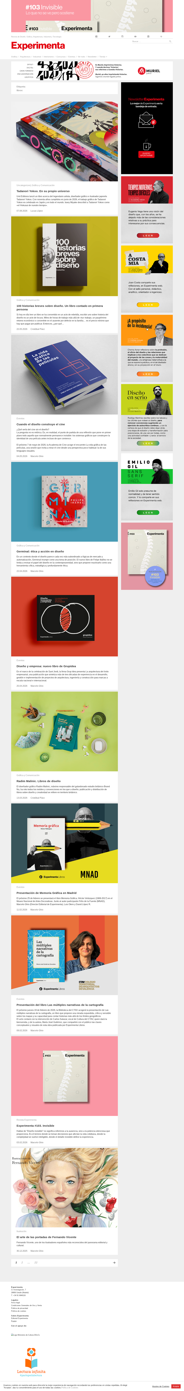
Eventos (71, 57)
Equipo (14, 1321)
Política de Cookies (69, 1388)
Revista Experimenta (27, 1120)
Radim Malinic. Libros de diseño (39, 781)
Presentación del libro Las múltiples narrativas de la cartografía (60, 1004)
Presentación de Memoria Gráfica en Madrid (47, 892)
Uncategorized (24, 185)
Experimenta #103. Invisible (35, 1125)
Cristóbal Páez (38, 329)
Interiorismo (49, 57)
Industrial (37, 57)
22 (36, 1262)
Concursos (61, 57)
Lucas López (37, 211)
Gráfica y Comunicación (43, 185)
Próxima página (114, 1262)
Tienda (102, 57)
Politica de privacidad (19, 1308)
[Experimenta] (38, 46)
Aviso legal (15, 1303)
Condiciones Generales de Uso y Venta (26, 1305)
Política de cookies (18, 1311)
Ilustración (21, 1231)
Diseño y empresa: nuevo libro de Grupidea (46, 666)
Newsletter (92, 57)
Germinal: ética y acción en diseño (40, 551)
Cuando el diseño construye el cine (41, 424)
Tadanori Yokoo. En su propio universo (43, 191)
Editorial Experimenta (19, 1318)
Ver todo (81, 57)
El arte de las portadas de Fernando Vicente (46, 1237)
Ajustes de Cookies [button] (160, 1386)
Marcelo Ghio (37, 456)
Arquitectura (25, 57)
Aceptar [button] (176, 1386)
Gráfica (14, 57)
